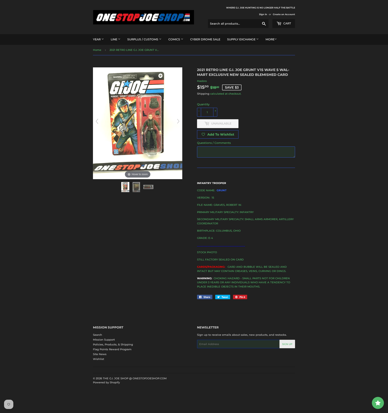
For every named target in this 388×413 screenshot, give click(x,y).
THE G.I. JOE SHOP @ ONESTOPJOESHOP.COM (135, 378)
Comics (174, 39)
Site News (99, 354)
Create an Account (284, 14)
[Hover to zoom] (137, 122)
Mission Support (104, 339)
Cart (287, 23)
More (270, 39)
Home (97, 49)
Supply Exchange (241, 39)
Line (114, 39)
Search (97, 334)
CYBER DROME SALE (205, 39)
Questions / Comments (214, 143)
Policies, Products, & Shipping (113, 344)
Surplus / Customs (143, 39)
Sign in (263, 14)
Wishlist (98, 359)
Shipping (203, 93)
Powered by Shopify (106, 382)
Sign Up (287, 344)
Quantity (203, 104)
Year (97, 39)
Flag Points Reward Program (112, 349)
